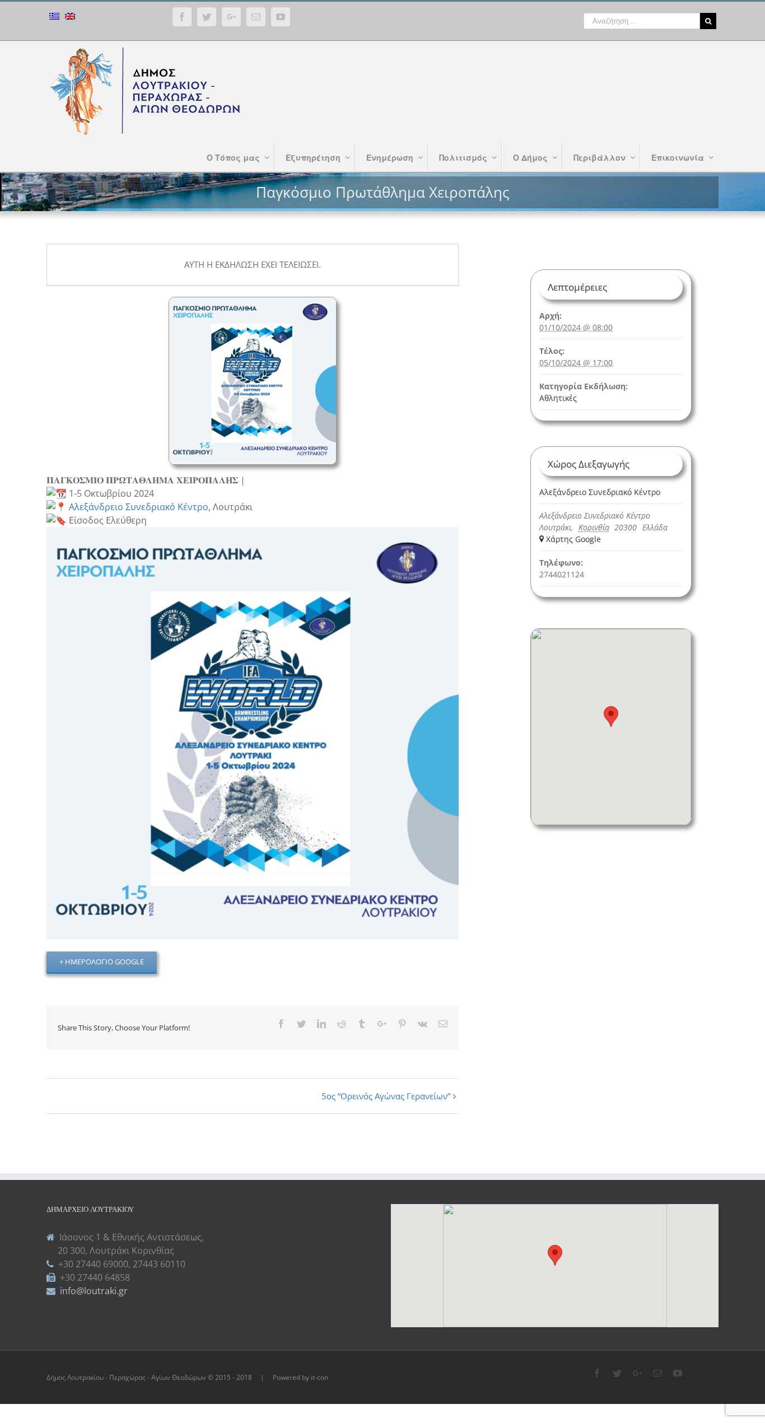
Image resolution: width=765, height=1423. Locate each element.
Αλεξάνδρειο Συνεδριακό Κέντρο (599, 492)
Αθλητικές (558, 398)
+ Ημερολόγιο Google (101, 962)
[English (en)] (70, 17)
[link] (138, 507)
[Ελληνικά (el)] (54, 17)
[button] (555, 1255)
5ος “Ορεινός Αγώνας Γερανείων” (385, 1096)
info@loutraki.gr (93, 1291)
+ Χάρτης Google (570, 539)
